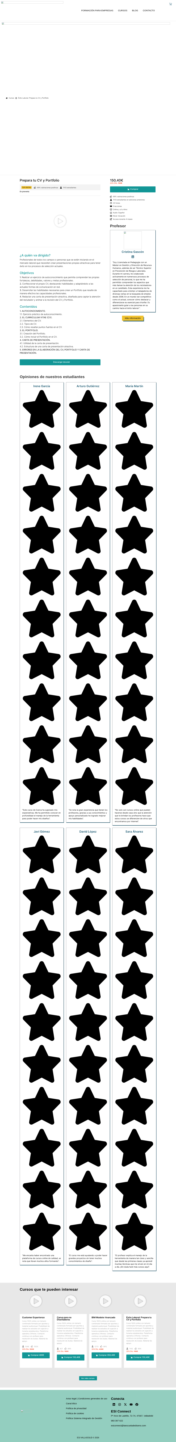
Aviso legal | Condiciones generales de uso (86, 1398)
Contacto (149, 10)
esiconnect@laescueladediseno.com (128, 1425)
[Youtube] (131, 1404)
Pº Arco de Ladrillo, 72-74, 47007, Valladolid (132, 1416)
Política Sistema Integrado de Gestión (84, 1418)
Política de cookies (75, 1413)
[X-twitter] (125, 1404)
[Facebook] (137, 1404)
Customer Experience (33, 1317)
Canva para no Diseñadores (64, 1318)
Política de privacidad (76, 1408)
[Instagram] (119, 1404)
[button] (26, 187)
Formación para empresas (97, 10)
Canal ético (71, 1403)
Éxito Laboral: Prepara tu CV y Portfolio (139, 1318)
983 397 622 (117, 1421)
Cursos (122, 10)
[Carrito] (170, 4)
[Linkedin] (133, 257)
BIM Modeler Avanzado (103, 1317)
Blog (135, 10)
